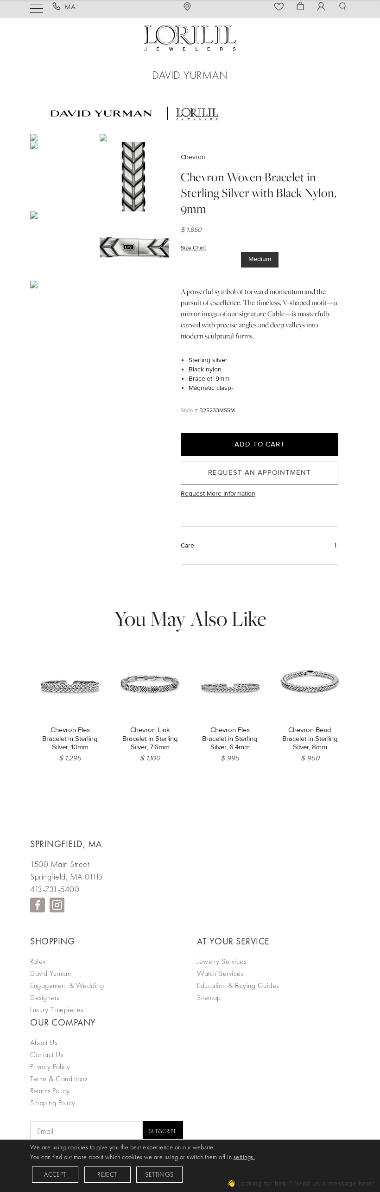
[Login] (322, 7)
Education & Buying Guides (238, 985)
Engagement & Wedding (67, 985)
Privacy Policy (50, 1066)
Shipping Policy (53, 1103)
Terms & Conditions (58, 1079)
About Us (43, 1042)
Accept (55, 1174)
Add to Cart (259, 444)
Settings (159, 1174)
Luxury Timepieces (56, 1009)
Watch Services (220, 973)
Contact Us (46, 1054)
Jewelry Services (221, 961)
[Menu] (36, 8)
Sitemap (209, 997)
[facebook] (37, 905)
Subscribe (163, 1131)
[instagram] (57, 905)
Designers (44, 997)
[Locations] (190, 7)
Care (187, 545)
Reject (107, 1174)
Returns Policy (50, 1091)
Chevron (193, 157)
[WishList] (280, 7)
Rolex (38, 961)
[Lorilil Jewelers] (190, 37)
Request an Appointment (259, 472)
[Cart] (301, 7)
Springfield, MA (66, 844)
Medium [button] (259, 259)
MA (70, 7)
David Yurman (50, 973)
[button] (343, 7)
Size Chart (193, 247)
